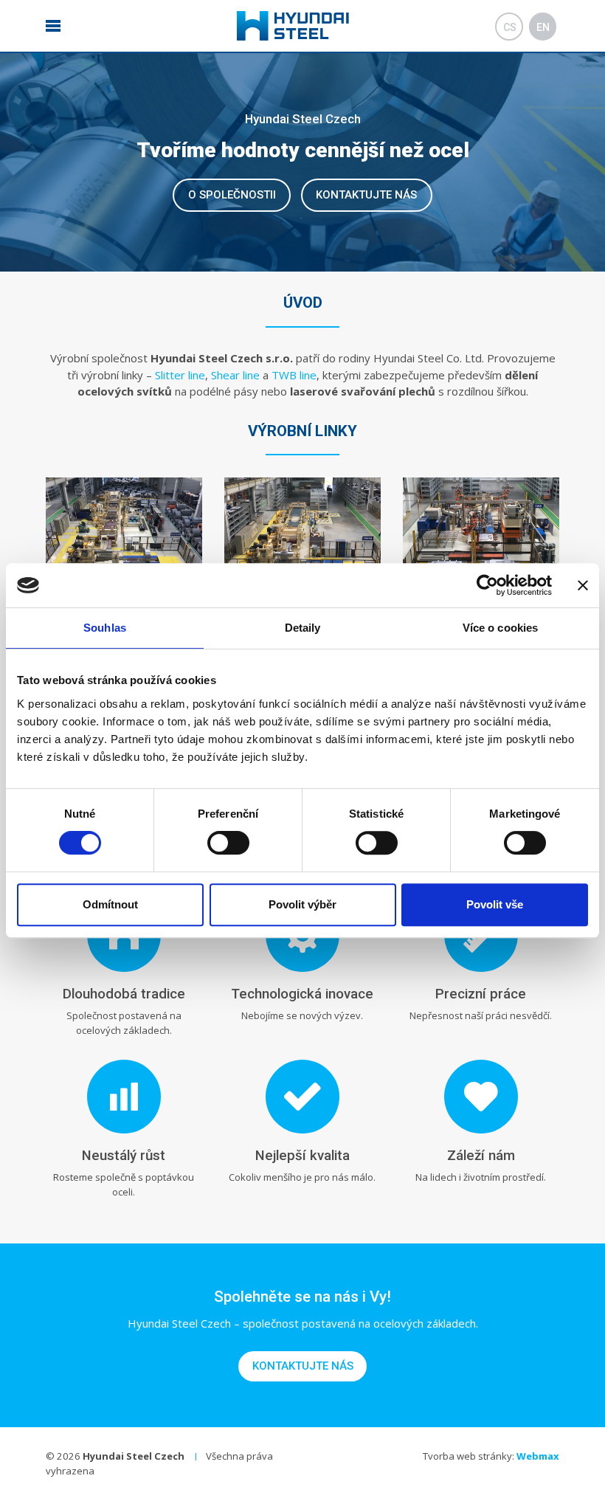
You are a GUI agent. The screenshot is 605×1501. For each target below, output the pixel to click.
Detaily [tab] (303, 627)
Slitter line (180, 375)
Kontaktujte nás (366, 194)
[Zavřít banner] (583, 585)
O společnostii (232, 194)
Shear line (235, 375)
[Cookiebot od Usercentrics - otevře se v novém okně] (487, 585)
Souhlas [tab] (104, 627)
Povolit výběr (302, 904)
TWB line (294, 375)
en (543, 27)
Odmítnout (110, 904)
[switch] (228, 843)
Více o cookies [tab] (500, 627)
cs (509, 27)
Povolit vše (494, 904)
